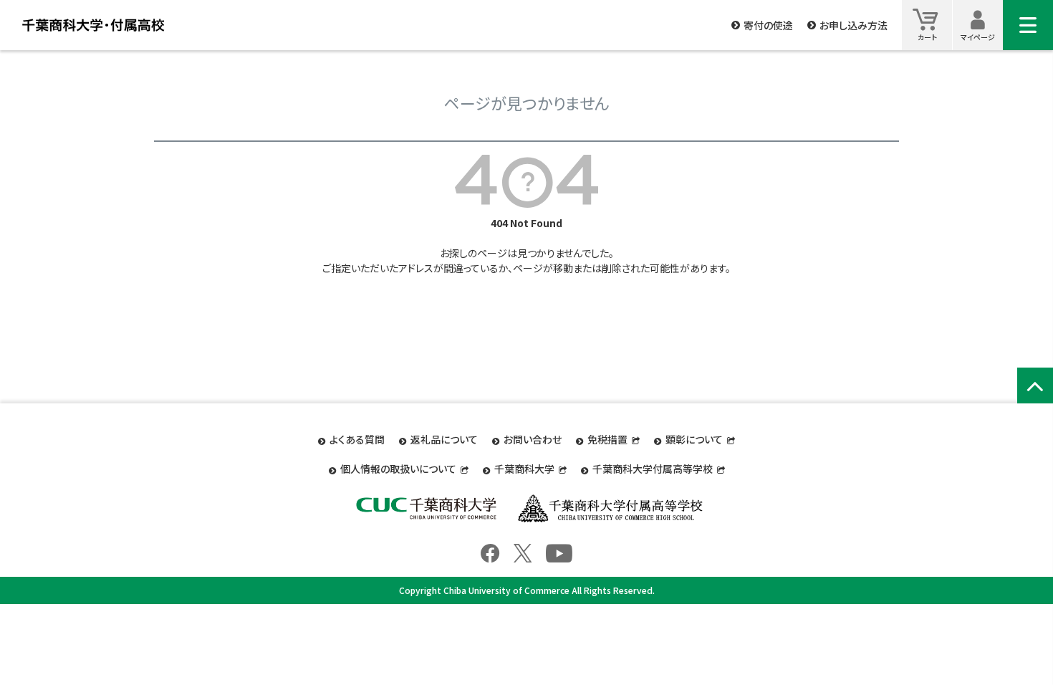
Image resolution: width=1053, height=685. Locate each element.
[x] (523, 551)
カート (927, 37)
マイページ (978, 37)
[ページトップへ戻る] (1035, 385)
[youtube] (559, 551)
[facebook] (490, 551)
